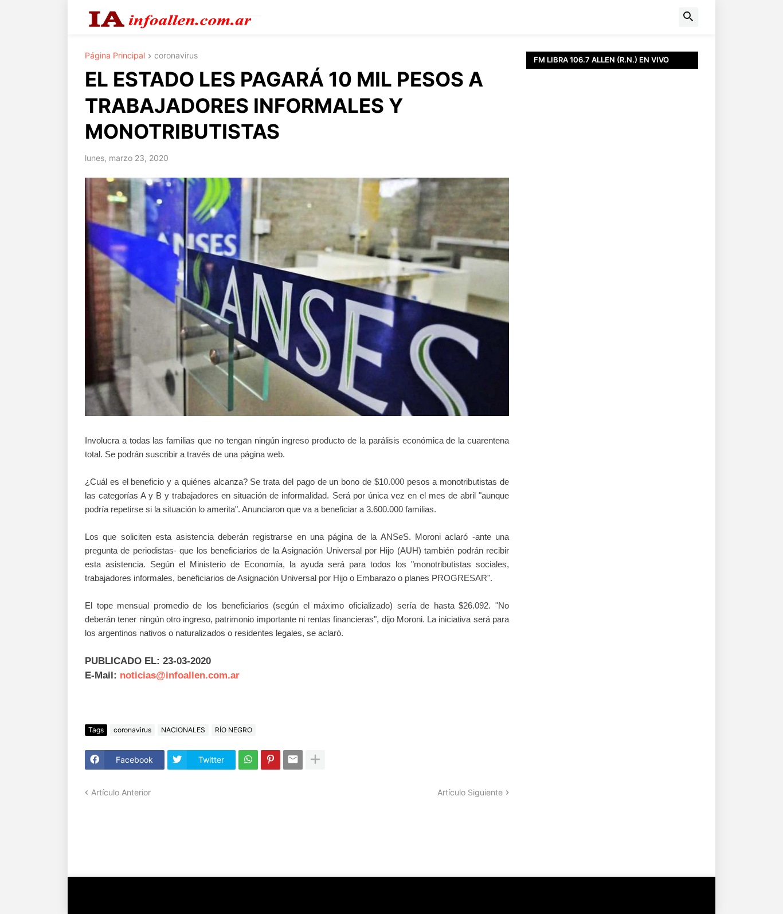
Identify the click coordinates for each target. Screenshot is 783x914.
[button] (688, 17)
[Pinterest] (270, 760)
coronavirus (176, 56)
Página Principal (115, 56)
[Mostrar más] (315, 760)
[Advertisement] (612, 327)
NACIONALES (183, 729)
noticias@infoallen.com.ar (180, 675)
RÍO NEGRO (233, 729)
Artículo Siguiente (470, 792)
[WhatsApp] (248, 760)
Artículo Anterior (121, 792)
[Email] (293, 760)
